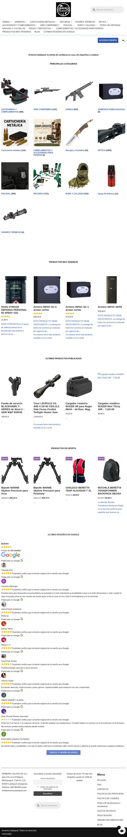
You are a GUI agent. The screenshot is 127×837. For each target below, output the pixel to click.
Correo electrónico (47, 778)
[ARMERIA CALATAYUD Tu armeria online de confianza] (63, 9)
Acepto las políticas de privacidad (49, 788)
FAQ (99, 785)
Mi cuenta (101, 780)
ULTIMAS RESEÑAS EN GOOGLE (59, 32)
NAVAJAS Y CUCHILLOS (13, 28)
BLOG (37, 32)
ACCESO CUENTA (108, 40)
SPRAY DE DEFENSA (110, 25)
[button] (10, 21)
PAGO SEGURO (104, 815)
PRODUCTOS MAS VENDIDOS (16, 32)
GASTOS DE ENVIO (106, 811)
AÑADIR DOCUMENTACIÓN (110, 820)
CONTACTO (102, 789)
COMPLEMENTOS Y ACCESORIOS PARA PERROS (79, 28)
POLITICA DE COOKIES (108, 798)
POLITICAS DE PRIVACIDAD (110, 794)
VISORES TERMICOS (85, 22)
